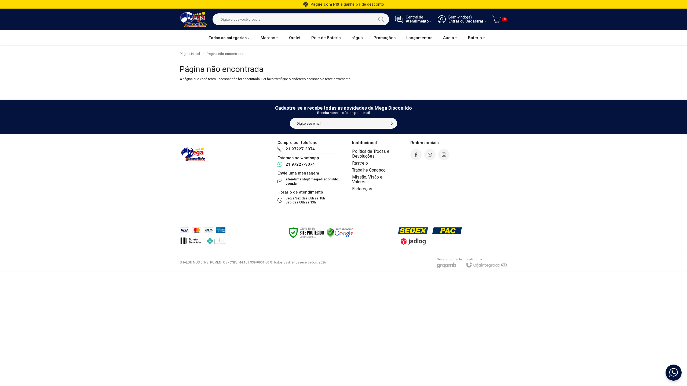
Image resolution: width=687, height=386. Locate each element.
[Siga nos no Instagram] (444, 154)
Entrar (453, 21)
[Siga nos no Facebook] (416, 154)
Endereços (362, 188)
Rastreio (360, 163)
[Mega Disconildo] (193, 19)
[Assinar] (391, 123)
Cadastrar (474, 21)
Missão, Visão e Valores (367, 179)
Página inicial (190, 54)
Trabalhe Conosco (369, 170)
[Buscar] (381, 19)
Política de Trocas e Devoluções (370, 154)
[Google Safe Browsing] (340, 232)
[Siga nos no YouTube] (430, 154)
